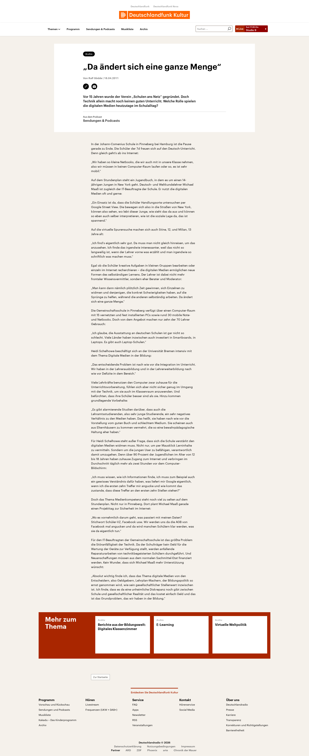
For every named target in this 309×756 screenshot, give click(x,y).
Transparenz (233, 719)
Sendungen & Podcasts (100, 29)
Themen (53, 29)
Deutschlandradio (237, 704)
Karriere (231, 714)
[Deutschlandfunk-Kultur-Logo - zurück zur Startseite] (154, 15)
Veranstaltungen (142, 725)
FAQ (134, 704)
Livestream (92, 704)
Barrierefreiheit (235, 730)
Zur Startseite (100, 677)
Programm (73, 29)
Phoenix (152, 750)
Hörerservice (187, 704)
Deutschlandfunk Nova (165, 6)
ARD (128, 750)
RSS (134, 719)
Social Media (187, 709)
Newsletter (138, 714)
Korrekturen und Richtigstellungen (247, 725)
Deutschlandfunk (140, 6)
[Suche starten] (229, 29)
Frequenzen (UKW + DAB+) (101, 709)
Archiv (144, 29)
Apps (135, 709)
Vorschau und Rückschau (54, 704)
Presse (230, 709)
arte (165, 750)
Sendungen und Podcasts (54, 709)
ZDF (139, 750)
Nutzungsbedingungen (161, 746)
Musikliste (127, 29)
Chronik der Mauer (185, 750)
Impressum (188, 746)
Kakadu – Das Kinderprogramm (57, 719)
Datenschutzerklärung (127, 746)
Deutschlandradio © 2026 (154, 742)
